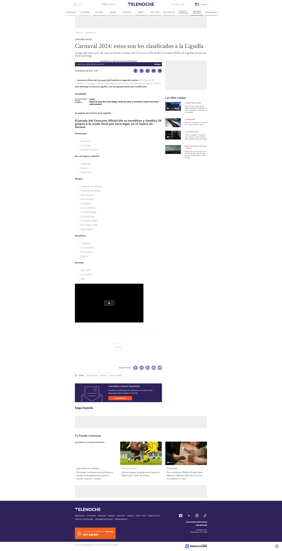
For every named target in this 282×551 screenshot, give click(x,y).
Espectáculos (169, 12)
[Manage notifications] (277, 546)
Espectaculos (90, 32)
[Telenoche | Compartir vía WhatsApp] (147, 71)
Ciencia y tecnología (183, 12)
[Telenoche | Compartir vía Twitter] (141, 71)
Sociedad (99, 12)
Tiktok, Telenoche (205, 515)
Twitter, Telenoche (188, 515)
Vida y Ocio (155, 12)
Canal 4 (141, 12)
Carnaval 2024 (103, 80)
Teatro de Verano (115, 375)
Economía (85, 12)
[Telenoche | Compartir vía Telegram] (160, 71)
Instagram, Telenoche (196, 515)
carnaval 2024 (91, 375)
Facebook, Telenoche (180, 515)
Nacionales (71, 12)
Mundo (113, 12)
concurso (103, 375)
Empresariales (211, 12)
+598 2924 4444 (201, 525)
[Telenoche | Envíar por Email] (153, 71)
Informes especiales (197, 12)
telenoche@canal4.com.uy (196, 522)
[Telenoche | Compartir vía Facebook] (135, 71)
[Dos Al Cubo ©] (196, 548)
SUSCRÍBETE (120, 398)
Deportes (127, 12)
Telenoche (79, 32)
